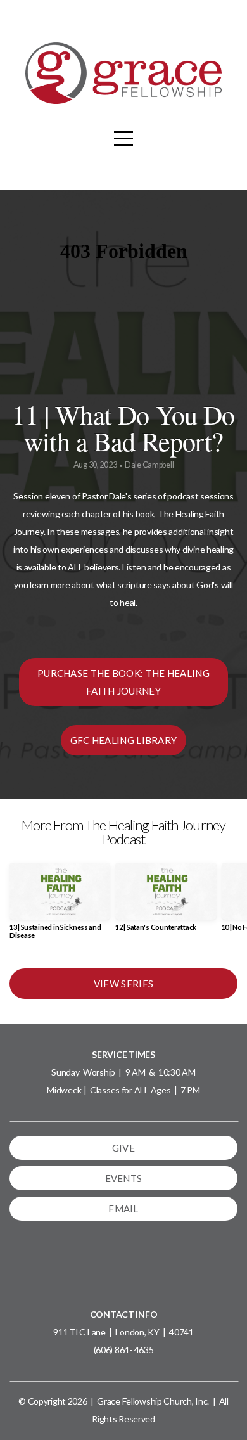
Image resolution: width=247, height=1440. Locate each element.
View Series (123, 983)
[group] (60, 906)
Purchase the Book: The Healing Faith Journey (123, 682)
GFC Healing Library (123, 740)
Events (123, 1178)
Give (123, 1148)
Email (123, 1208)
